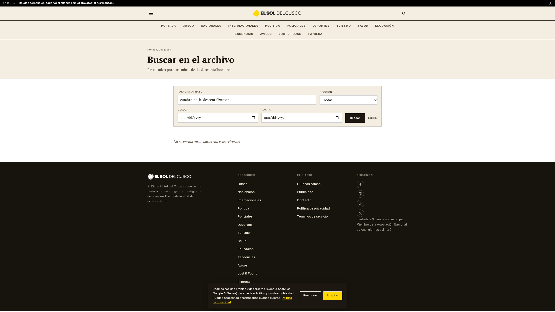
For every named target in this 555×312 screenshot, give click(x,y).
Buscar (355, 118)
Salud (363, 25)
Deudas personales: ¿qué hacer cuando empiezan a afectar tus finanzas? (66, 3)
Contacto (304, 200)
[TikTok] (360, 203)
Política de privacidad (313, 208)
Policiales (296, 25)
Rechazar (310, 295)
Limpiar (372, 117)
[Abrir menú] (151, 13)
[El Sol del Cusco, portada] (277, 13)
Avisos (266, 34)
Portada (168, 25)
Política (272, 25)
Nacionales (211, 25)
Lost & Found (290, 34)
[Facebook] (360, 184)
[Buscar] (404, 13)
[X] (360, 213)
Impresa (315, 34)
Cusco (188, 25)
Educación (384, 25)
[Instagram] (360, 194)
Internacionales (243, 25)
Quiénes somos (308, 184)
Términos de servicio (312, 216)
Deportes (321, 25)
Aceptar (333, 295)
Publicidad (305, 192)
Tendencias (243, 34)
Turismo (343, 25)
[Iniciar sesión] (550, 3)
